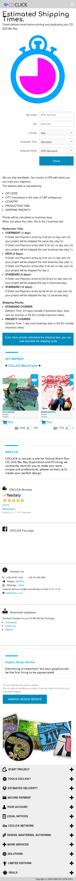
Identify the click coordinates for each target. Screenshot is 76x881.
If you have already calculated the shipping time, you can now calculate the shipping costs (38, 339)
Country (33, 132)
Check (56, 161)
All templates (11, 622)
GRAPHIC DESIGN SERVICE (25, 699)
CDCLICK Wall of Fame (23, 365)
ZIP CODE (31, 114)
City (35, 123)
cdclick (21, 585)
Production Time (28, 141)
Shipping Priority (28, 150)
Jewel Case (10, 626)
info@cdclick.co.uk (13, 593)
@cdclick (20, 581)
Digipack (9, 629)
